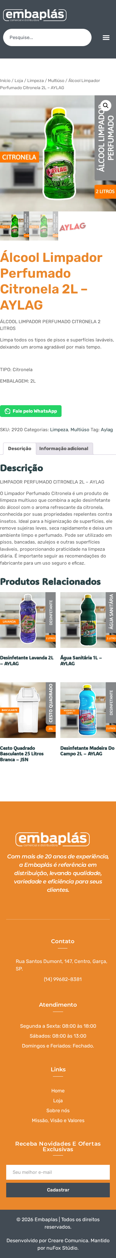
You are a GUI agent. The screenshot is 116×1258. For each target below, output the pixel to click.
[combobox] (47, 37)
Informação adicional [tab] (63, 448)
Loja (19, 80)
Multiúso (56, 80)
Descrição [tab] (19, 448)
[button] (106, 37)
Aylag (107, 429)
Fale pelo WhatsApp (35, 411)
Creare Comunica (68, 1240)
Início (5, 80)
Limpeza (35, 80)
